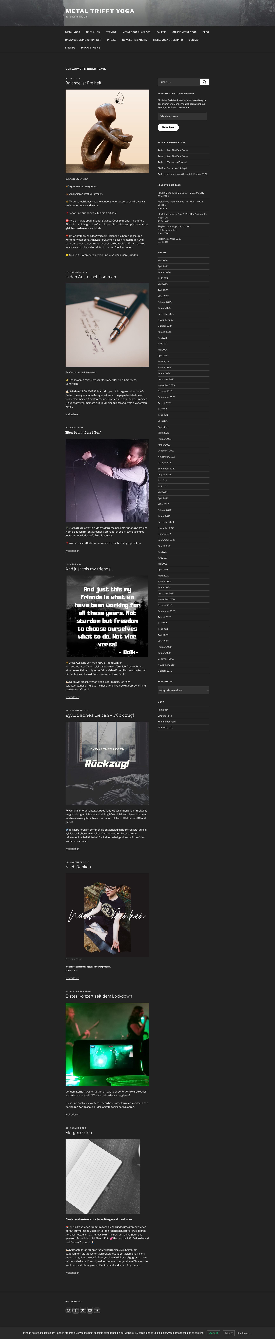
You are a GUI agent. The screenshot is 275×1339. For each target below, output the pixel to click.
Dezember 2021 (166, 522)
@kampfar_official (81, 666)
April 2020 (163, 635)
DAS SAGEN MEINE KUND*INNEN (83, 39)
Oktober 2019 (165, 670)
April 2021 (163, 569)
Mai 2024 (163, 349)
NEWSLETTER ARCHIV (134, 39)
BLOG (206, 32)
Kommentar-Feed (167, 721)
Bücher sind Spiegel (176, 162)
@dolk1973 (98, 662)
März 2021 (163, 575)
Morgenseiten (78, 1132)
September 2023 (166, 397)
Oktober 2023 (165, 391)
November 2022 (166, 456)
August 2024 (164, 331)
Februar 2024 (165, 367)
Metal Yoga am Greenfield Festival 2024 (186, 174)
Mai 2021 (162, 563)
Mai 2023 (163, 421)
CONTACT (194, 39)
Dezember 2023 (166, 379)
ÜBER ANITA (93, 32)
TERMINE (111, 32)
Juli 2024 (162, 337)
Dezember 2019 (166, 658)
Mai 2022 (162, 492)
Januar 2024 (164, 373)
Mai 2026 (163, 260)
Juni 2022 (163, 486)
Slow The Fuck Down (177, 150)
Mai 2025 (163, 284)
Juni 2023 (163, 415)
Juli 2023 (162, 409)
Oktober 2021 (165, 534)
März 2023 (163, 432)
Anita (160, 150)
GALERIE (161, 32)
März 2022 (163, 504)
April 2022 (163, 498)
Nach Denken (78, 866)
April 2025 (163, 290)
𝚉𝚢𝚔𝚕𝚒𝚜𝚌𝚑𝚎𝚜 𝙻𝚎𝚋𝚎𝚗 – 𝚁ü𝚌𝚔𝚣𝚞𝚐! (99, 715)
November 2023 (166, 385)
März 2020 (163, 641)
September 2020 (166, 611)
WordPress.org (165, 727)
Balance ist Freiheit (83, 82)
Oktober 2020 (165, 605)
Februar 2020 (165, 646)
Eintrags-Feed (165, 715)
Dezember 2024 (166, 314)
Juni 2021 (162, 557)
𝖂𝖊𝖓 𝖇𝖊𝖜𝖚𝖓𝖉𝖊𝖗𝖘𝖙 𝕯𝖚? (83, 432)
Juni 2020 (163, 629)
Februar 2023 (165, 438)
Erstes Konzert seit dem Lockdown (98, 996)
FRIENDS (70, 47)
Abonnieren (168, 127)
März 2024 (163, 361)
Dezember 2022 (166, 450)
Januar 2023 (164, 444)
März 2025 (163, 296)
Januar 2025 (164, 308)
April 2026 (163, 266)
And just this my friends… (89, 568)
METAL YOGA (72, 32)
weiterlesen (72, 414)
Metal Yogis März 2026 (169, 238)
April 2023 (163, 427)
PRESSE (111, 39)
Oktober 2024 (165, 325)
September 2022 (166, 468)
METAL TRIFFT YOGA (100, 11)
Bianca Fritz (102, 1238)
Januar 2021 (164, 587)
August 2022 (164, 474)
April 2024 (163, 355)
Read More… (244, 1333)
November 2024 (166, 320)
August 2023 (164, 403)
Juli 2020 (162, 623)
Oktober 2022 (165, 462)
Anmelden (163, 709)
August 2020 (164, 617)
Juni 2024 (163, 343)
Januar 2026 (164, 272)
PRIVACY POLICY (90, 47)
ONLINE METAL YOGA (184, 32)
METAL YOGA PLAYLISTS (136, 32)
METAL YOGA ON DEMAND (168, 39)
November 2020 (166, 599)
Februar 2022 (164, 510)
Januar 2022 (164, 516)
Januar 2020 (164, 653)
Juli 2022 (162, 480)
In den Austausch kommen (90, 276)
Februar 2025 (165, 302)
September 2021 (166, 539)
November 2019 (166, 664)
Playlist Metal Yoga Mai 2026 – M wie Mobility (181, 192)
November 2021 (166, 528)
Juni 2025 (163, 278)
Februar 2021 (164, 581)
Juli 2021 (162, 551)
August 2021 (164, 546)
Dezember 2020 (166, 593)
